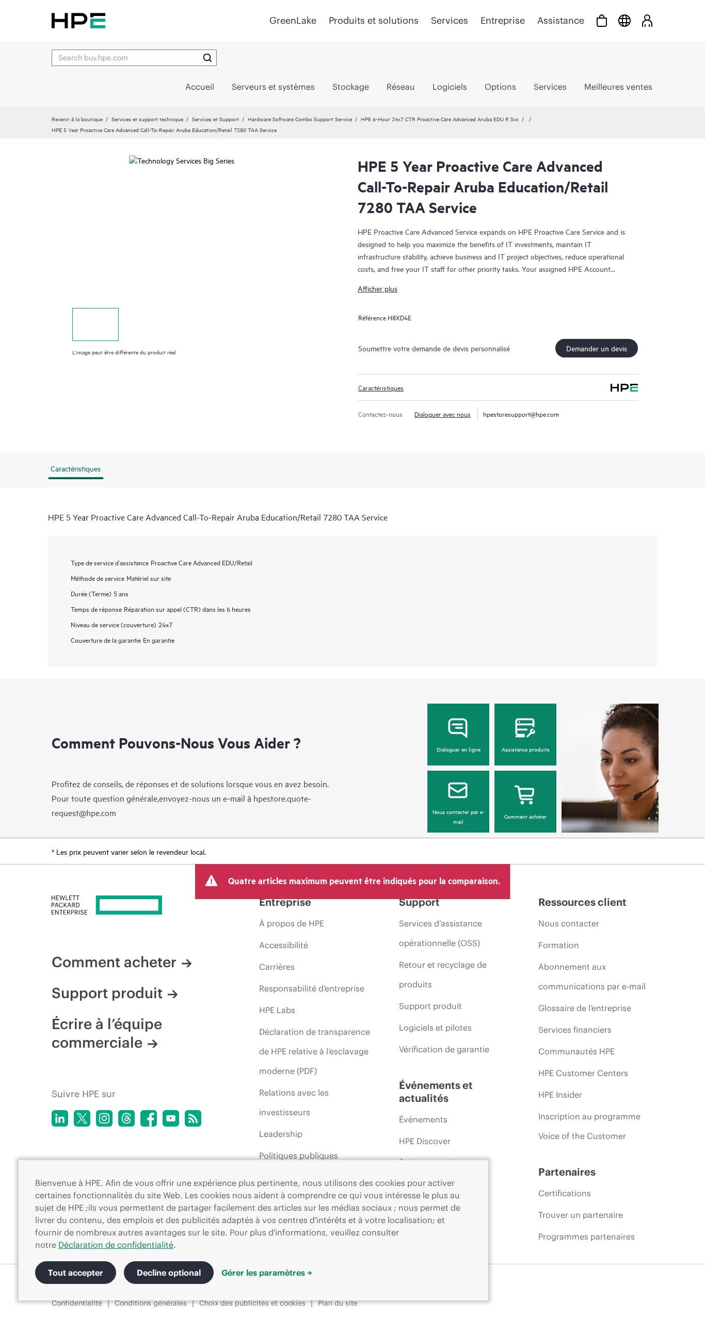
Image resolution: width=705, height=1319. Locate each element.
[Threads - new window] (126, 1118)
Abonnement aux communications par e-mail (592, 976)
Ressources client (582, 901)
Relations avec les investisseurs (294, 1102)
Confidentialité (77, 1303)
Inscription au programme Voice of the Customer (589, 1126)
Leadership (280, 1134)
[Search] (207, 58)
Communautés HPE (576, 1051)
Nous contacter (568, 923)
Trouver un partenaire (580, 1215)
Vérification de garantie (444, 1049)
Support (419, 901)
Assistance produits (526, 749)
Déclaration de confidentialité (115, 1245)
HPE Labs (277, 1010)
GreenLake (292, 20)
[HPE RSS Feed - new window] (193, 1118)
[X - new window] (82, 1118)
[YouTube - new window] (171, 1118)
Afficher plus (377, 288)
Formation (558, 945)
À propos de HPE (291, 923)
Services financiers (575, 1029)
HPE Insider (560, 1094)
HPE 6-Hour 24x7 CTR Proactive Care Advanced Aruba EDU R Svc (440, 119)
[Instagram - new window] (104, 1118)
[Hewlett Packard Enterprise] (78, 20)
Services (449, 20)
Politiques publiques (298, 1155)
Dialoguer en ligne (458, 749)
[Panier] (602, 20)
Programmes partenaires (586, 1236)
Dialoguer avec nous (442, 413)
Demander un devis (596, 348)
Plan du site (338, 1303)
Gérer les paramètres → (266, 1272)
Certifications (564, 1193)
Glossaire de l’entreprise (584, 1008)
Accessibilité (283, 945)
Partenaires (567, 1171)
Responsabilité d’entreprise (311, 988)
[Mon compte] (647, 20)
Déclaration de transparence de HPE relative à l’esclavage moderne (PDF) (314, 1051)
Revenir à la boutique (77, 119)
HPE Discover (425, 1141)
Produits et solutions (374, 20)
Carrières (277, 967)
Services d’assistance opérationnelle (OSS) (440, 933)
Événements (423, 1119)
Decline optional (169, 1272)
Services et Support (215, 119)
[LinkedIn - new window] (60, 1118)
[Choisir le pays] (624, 20)
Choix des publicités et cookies (252, 1303)
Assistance (560, 20)
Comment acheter (525, 816)
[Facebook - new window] (148, 1118)
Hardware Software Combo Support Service (300, 119)
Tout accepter (75, 1272)
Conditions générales (151, 1303)
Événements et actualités (436, 1091)
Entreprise (502, 20)
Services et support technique (147, 119)
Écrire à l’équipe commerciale (107, 1033)
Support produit (107, 993)
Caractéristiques (381, 387)
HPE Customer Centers (583, 1073)
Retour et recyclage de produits (443, 974)
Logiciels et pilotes (435, 1027)
